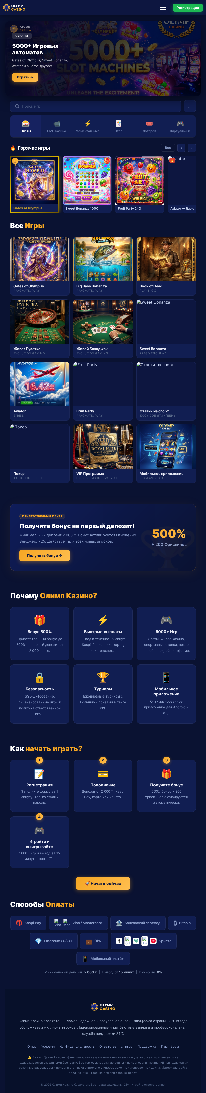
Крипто (165, 941)
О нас (31, 1046)
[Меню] (164, 7)
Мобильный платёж (103, 958)
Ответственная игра (115, 1046)
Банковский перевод (138, 923)
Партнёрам (170, 1046)
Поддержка (146, 1046)
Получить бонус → (44, 555)
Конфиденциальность (77, 1046)
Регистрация (188, 8)
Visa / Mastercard (87, 923)
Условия (48, 1046)
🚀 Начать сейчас (103, 883)
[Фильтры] (190, 106)
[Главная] (14, 8)
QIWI (94, 941)
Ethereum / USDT (53, 941)
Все (168, 148)
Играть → (25, 77)
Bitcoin (182, 923)
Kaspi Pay (33, 923)
